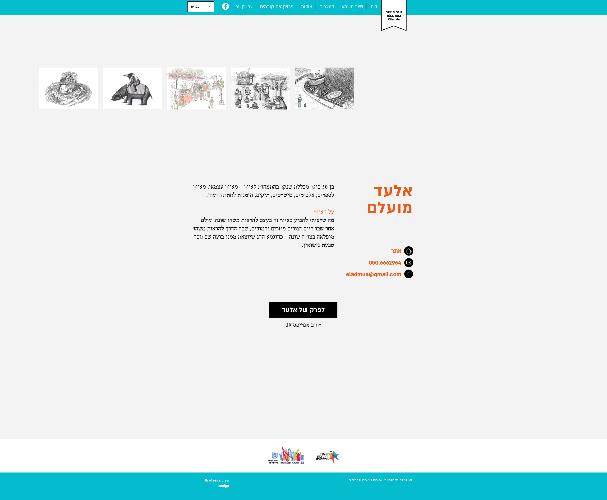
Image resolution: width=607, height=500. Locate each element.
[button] (276, 6)
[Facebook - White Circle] (225, 6)
